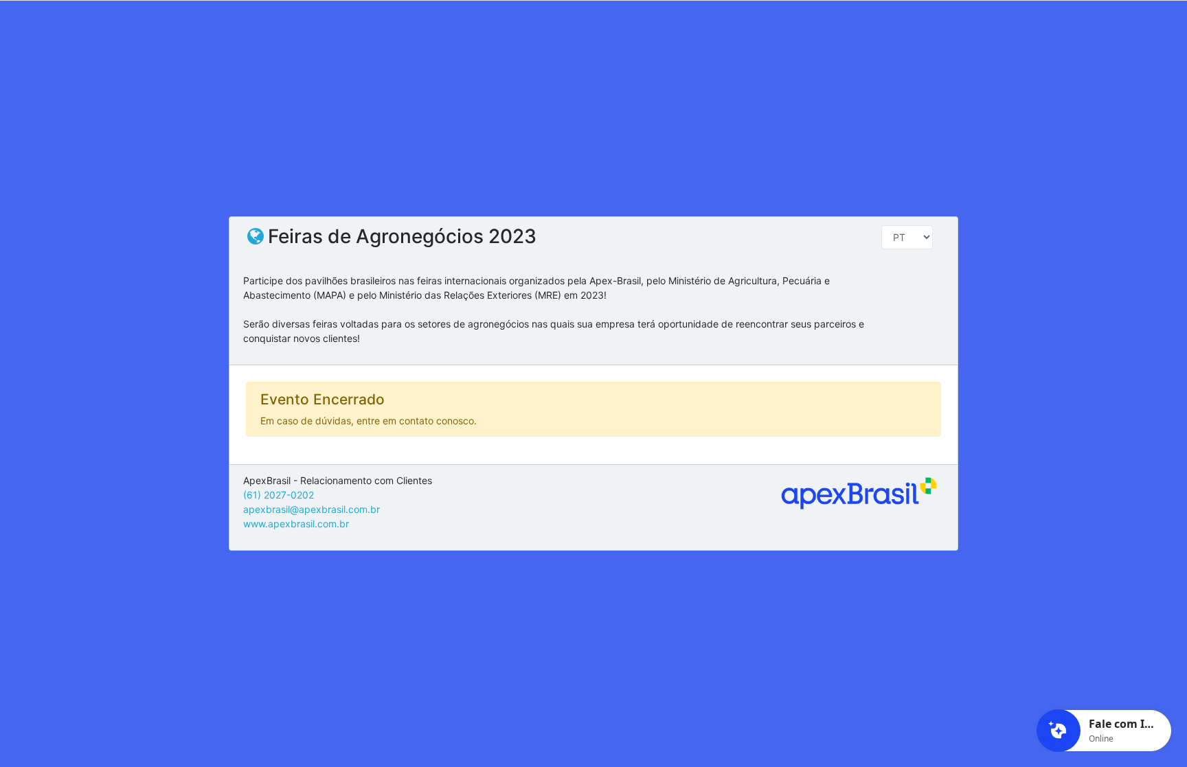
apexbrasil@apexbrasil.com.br (311, 509)
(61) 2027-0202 (278, 495)
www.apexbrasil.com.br (296, 523)
